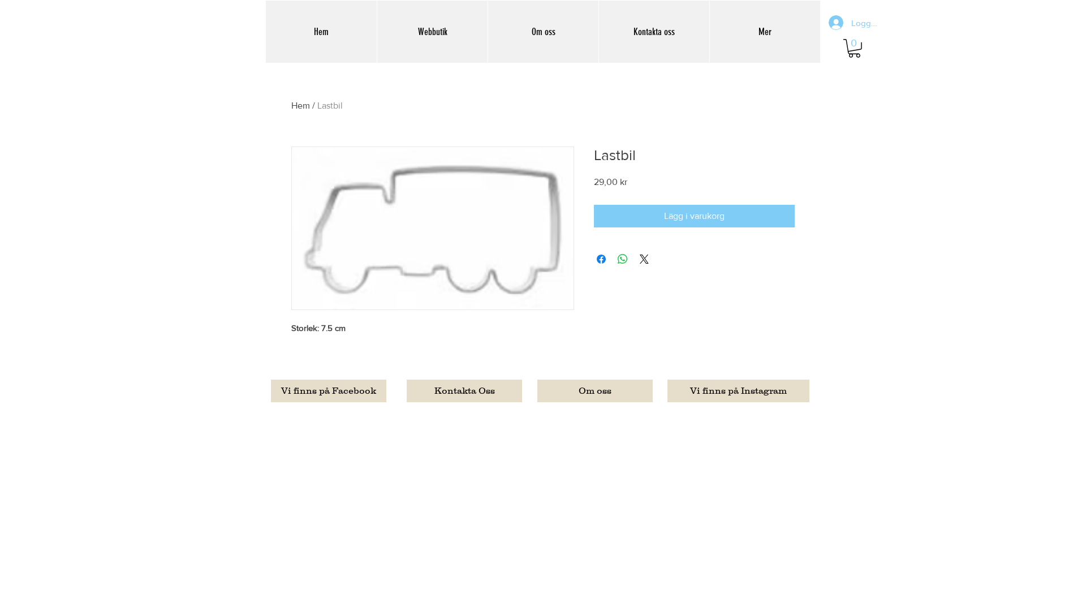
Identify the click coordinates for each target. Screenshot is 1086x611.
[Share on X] (644, 259)
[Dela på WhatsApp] (623, 259)
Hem (300, 105)
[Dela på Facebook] (601, 259)
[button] (854, 48)
